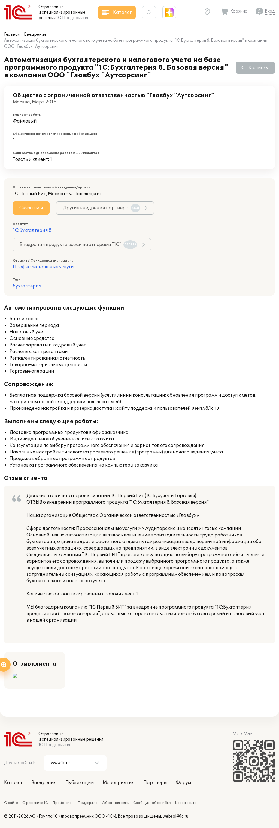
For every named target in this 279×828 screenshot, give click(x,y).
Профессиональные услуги (43, 267)
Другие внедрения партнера (101, 208)
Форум (183, 782)
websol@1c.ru (175, 816)
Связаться (31, 208)
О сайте (11, 803)
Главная (12, 34)
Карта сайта (186, 803)
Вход (270, 11)
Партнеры (155, 782)
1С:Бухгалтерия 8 (32, 230)
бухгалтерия (27, 286)
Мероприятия (119, 782)
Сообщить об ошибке (152, 803)
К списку (258, 67)
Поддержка (88, 803)
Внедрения (35, 34)
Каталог (13, 782)
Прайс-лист (62, 803)
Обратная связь (115, 803)
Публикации (79, 782)
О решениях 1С (35, 803)
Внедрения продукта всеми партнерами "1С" (78, 244)
